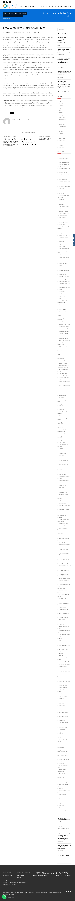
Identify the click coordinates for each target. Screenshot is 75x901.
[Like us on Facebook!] (66, 891)
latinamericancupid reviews (62, 591)
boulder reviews (62, 309)
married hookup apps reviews (63, 627)
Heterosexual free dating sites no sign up (63, 532)
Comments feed (62, 807)
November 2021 (62, 122)
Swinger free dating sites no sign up (63, 760)
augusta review (62, 244)
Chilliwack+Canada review (65, 346)
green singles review (63, 523)
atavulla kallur (8, 32)
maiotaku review (62, 622)
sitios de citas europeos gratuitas (63, 736)
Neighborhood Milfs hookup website (62, 650)
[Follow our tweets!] (69, 891)
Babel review (62, 246)
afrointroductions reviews (64, 186)
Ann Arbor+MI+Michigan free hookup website (63, 214)
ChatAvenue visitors (63, 333)
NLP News (61, 655)
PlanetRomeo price (63, 696)
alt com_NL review (63, 202)
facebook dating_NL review (62, 464)
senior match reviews (63, 725)
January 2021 (62, 138)
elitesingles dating (63, 453)
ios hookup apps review (64, 578)
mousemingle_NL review (64, 643)
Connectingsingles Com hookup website (63, 378)
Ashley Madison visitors (64, 233)
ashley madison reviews (64, 230)
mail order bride (62, 619)
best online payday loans (64, 281)
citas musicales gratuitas (64, 361)
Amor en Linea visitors (64, 206)
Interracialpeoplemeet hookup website (63, 575)
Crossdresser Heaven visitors (63, 389)
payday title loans (63, 687)
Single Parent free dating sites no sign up (63, 732)
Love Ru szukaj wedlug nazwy (63, 614)
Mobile (60, 640)
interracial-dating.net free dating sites (63, 571)
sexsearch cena (62, 729)
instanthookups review (64, 563)
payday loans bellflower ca (63, 671)
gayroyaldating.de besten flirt (63, 506)
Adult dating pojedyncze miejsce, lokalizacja (63, 169)
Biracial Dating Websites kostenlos (63, 288)
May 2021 (61, 136)
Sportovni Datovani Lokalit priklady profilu (64, 746)
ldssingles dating (62, 598)
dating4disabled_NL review (62, 418)
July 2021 (61, 131)
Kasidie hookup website (64, 584)
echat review (62, 442)
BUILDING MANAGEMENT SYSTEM (8, 879)
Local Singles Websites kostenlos (63, 604)
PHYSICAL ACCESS (21, 879)
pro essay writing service (64, 700)
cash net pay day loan (64, 326)
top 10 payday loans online (62, 766)
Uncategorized (36, 32)
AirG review (61, 193)
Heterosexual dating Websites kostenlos (62, 528)
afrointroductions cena (64, 184)
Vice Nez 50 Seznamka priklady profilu (63, 776)
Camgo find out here (63, 322)
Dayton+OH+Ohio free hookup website (63, 430)
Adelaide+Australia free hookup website (63, 165)
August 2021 (61, 129)
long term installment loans (62, 610)
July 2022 (61, 103)
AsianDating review (63, 237)
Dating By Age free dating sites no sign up (63, 404)
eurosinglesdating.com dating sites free (63, 461)
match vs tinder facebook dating (63, 631)
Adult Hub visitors (63, 172)
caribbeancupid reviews (64, 324)
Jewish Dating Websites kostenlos (63, 581)
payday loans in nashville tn (63, 675)
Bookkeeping (62, 304)
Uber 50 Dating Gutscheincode (61, 770)
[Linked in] (10, 2)
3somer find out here (63, 156)
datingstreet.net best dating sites (62, 426)
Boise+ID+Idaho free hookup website (62, 301)
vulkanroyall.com (63, 779)
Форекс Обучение (63, 794)
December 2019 (62, 142)
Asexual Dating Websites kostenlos (63, 227)
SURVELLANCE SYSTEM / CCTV (9, 884)
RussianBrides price (63, 720)
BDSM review (62, 268)
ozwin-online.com (63, 666)
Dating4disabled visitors (64, 415)
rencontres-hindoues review (62, 717)
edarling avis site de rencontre (62, 445)
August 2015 (61, 147)
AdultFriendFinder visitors (64, 174)
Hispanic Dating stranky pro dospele (63, 539)
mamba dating (62, 624)
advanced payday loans (64, 181)
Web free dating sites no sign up (63, 785)
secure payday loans (63, 722)
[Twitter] (7, 2)
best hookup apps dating (64, 279)
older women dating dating (65, 661)
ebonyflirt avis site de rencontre (63, 436)
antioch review (62, 217)
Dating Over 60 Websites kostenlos (63, 412)
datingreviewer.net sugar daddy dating (63, 422)
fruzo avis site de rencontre (62, 497)
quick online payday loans (65, 707)
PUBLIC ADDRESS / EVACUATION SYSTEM (7, 874)
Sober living (61, 743)
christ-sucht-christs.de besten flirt (63, 349)
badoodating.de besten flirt (63, 258)
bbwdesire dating (63, 263)
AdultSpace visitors (63, 179)
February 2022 (62, 115)
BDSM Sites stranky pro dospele (63, 271)
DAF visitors (61, 397)
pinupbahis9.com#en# (64, 693)
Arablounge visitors (63, 222)
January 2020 (62, 140)
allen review (61, 199)
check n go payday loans (64, 340)
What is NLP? (62, 788)
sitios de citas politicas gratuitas (63, 740)
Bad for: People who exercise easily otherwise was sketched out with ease (63, 83)
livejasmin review (63, 601)
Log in (60, 803)
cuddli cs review (62, 395)
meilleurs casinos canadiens (62, 637)
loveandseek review (63, 617)
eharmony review (63, 451)
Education (61, 448)
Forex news (61, 487)
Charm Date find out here (64, 331)
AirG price (61, 191)
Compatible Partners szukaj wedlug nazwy (62, 374)
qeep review (62, 705)
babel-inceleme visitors (64, 248)
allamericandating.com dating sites (63, 196)
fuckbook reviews (63, 500)
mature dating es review (64, 634)
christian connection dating (62, 353)
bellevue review (62, 274)
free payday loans (63, 492)
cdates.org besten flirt (64, 329)
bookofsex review (63, 307)
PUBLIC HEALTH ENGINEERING (23, 872)
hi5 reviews (61, 536)
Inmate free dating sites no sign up (63, 553)
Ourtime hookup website (64, 664)
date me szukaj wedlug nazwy (63, 400)
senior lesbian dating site (28, 37)
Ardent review (62, 224)
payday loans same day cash (63, 682)
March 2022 (61, 112)
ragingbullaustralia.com (64, 710)
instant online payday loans (63, 560)
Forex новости (62, 490)
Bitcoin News (62, 291)
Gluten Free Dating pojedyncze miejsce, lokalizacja (62, 515)
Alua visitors (61, 204)
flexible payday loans (64, 480)
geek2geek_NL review (64, 509)
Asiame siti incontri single (64, 235)
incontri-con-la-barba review (62, 550)
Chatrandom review (63, 338)
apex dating (61, 219)
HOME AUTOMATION (21, 874)
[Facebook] (4, 2)
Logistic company (63, 607)
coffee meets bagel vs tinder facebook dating (63, 366)
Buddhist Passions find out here (63, 314)
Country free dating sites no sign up (63, 382)
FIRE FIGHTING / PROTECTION (9, 882)
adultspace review (63, 177)
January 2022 (62, 117)
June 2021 (61, 133)
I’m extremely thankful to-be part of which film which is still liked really (64, 73)
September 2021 (62, 126)
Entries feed (61, 805)
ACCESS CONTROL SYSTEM (22, 881)
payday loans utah (63, 685)
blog (60, 298)
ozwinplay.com (62, 668)
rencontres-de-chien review (62, 713)
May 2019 (61, 145)
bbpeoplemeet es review (64, 261)
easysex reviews (63, 433)
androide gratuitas (63, 209)
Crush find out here (63, 393)
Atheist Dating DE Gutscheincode (62, 240)
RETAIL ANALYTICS (7, 872)
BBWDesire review (63, 265)
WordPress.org (62, 810)
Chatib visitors (62, 336)
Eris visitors (61, 455)
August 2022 (61, 101)
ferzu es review (62, 474)
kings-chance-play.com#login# (61, 587)
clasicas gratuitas (63, 363)
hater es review (62, 525)
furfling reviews (62, 503)
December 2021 (62, 119)
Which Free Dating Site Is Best (63, 791)
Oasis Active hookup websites (62, 658)
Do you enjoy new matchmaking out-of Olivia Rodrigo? (63, 39)
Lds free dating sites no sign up (63, 595)
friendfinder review (63, 494)
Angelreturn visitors (63, 211)
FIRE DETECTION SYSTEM (22, 882)
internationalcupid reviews (65, 565)
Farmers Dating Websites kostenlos (63, 468)
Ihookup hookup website (64, 544)
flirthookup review (63, 483)
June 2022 (61, 105)
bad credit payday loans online (63, 251)
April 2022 (61, 110)
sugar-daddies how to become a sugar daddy (63, 750)
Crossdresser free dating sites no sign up (63, 386)
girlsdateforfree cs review (64, 511)
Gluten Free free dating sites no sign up (63, 520)
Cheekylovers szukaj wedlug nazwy (62, 343)
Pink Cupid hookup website (62, 690)
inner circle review (63, 557)
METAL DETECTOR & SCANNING (21, 876)
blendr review (62, 296)
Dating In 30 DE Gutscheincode (61, 408)
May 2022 (61, 108)
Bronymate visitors (63, 311)
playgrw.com (62, 698)
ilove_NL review (62, 547)
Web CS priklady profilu (64, 782)
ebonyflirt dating (62, 440)
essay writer (61, 458)
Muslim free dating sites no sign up (63, 646)
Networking (61, 653)
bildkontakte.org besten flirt (63, 284)
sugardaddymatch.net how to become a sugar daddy (63, 755)
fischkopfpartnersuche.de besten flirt (64, 477)
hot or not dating (62, 542)
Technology (61, 763)
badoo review (62, 254)
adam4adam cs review (64, 162)
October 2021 (62, 124)
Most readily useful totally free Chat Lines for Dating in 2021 (45, 138)
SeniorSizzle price (63, 727)
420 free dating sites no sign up (63, 159)
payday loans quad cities (64, 679)
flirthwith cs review (63, 485)
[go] (69, 29)
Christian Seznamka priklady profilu (62, 357)
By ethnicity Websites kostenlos (62, 318)
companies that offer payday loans (62, 370)
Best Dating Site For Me (64, 276)
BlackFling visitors (63, 293)
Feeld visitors (62, 472)
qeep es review (62, 703)
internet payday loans (64, 568)
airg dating (61, 188)
